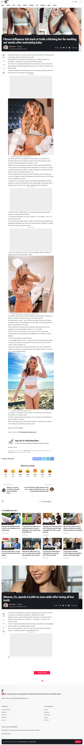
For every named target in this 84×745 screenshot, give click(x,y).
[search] (73, 1)
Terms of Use (32, 741)
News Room (12, 46)
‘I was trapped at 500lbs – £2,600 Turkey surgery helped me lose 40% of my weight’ (72, 553)
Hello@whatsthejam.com (28, 432)
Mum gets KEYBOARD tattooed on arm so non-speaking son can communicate (11, 528)
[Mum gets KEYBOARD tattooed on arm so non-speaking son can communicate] (11, 518)
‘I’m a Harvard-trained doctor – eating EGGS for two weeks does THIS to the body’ (52, 553)
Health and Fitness (9, 35)
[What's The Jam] (6, 1)
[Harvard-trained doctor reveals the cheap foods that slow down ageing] (11, 543)
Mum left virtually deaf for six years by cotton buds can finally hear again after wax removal (31, 553)
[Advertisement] (31, 87)
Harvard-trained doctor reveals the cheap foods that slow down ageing (11, 553)
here (21, 428)
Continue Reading (42, 673)
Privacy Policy (23, 741)
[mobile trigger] (3, 1)
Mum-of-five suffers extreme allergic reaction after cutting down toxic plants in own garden (72, 528)
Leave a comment (46, 501)
